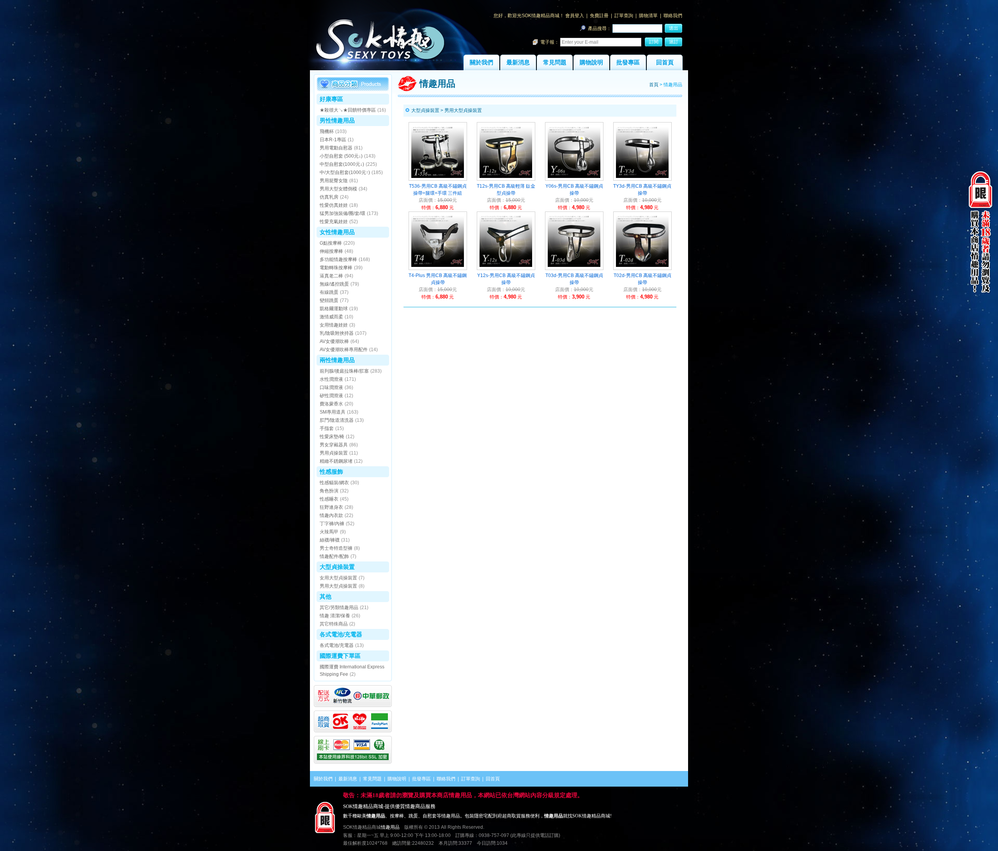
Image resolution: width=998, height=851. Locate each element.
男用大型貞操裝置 (338, 586)
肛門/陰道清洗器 (337, 420)
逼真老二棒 (331, 276)
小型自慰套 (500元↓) (341, 156)
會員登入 (574, 15)
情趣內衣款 (331, 515)
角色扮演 (329, 491)
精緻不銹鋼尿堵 (336, 461)
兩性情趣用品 (337, 360)
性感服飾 (331, 471)
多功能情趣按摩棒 (338, 259)
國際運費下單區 (340, 655)
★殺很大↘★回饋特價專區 (348, 110)
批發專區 (628, 62)
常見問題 (554, 62)
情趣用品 (390, 827)
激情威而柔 (331, 317)
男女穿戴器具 (334, 445)
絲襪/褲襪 (330, 540)
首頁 (653, 84)
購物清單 (648, 15)
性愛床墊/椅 (332, 436)
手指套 (327, 428)
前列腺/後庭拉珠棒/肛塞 (344, 371)
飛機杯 (327, 131)
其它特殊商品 (334, 624)
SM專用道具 (332, 412)
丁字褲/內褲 (332, 523)
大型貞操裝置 (337, 566)
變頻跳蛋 (329, 300)
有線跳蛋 (329, 292)
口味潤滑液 (331, 387)
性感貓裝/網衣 (334, 482)
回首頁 (665, 62)
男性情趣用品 (337, 120)
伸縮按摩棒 (331, 251)
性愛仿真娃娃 (334, 205)
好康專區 (331, 99)
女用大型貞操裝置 (338, 578)
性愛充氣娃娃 (334, 221)
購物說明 (591, 62)
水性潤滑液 (331, 379)
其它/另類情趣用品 (339, 607)
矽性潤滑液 (331, 395)
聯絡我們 (673, 15)
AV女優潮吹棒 (334, 341)
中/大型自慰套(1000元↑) (345, 172)
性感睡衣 (329, 499)
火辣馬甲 (329, 532)
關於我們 (481, 62)
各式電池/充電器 (341, 634)
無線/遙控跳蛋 (334, 284)
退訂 (673, 41)
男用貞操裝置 (334, 453)
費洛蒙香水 (331, 404)
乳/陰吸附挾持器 (337, 333)
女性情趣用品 (337, 232)
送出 (673, 28)
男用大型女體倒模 (338, 189)
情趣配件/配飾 (334, 556)
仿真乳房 (329, 197)
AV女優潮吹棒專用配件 (344, 349)
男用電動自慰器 (336, 148)
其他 (325, 596)
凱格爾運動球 (334, 308)
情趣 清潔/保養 (335, 615)
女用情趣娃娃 (334, 325)
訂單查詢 (623, 15)
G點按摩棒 (331, 243)
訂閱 (653, 41)
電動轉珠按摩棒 (336, 267)
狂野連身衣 (331, 507)
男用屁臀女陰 (334, 180)
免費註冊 (599, 15)
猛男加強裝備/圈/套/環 (342, 213)
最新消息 (518, 62)
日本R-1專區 (333, 139)
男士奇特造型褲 (336, 548)
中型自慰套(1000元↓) (342, 164)
